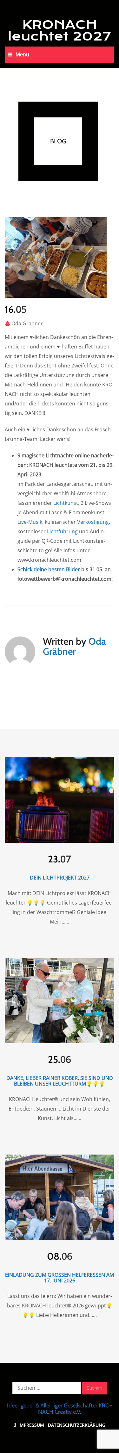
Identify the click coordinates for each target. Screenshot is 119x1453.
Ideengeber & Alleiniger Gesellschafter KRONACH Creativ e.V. (59, 1408)
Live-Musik (29, 521)
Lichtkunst (65, 502)
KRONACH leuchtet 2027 (59, 30)
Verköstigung (93, 521)
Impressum (30, 1425)
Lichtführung (62, 531)
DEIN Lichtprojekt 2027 (59, 877)
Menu (22, 54)
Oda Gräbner (27, 323)
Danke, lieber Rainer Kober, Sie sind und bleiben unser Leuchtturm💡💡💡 (59, 1081)
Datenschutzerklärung (76, 1425)
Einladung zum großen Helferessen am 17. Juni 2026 (59, 1277)
